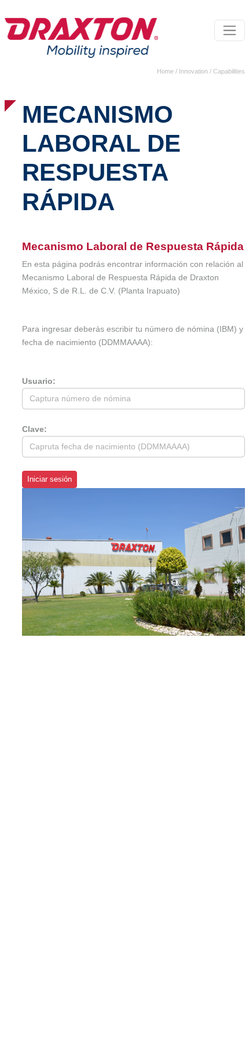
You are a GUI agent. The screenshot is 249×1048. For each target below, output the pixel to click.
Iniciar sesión (49, 479)
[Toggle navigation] (229, 30)
